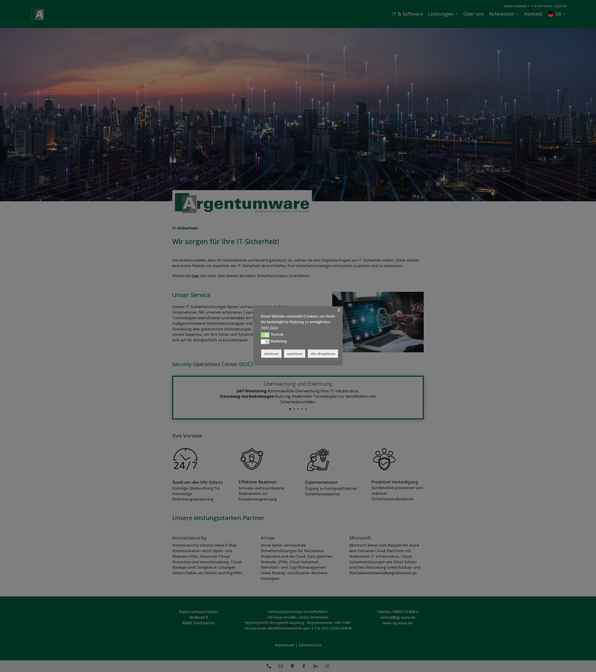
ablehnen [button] (271, 354)
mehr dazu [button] (269, 327)
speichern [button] (295, 354)
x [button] (338, 309)
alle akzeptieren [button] (323, 354)
